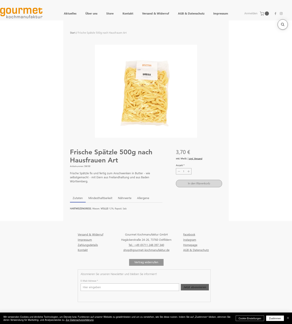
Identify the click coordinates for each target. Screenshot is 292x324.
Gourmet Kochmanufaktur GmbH (146, 234)
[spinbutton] (184, 171)
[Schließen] (288, 318)
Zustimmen (275, 318)
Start (72, 32)
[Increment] (189, 171)
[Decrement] (178, 171)
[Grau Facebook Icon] (275, 13)
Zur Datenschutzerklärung (80, 319)
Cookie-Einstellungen (250, 318)
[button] (283, 24)
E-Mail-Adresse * (89, 281)
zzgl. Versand (195, 158)
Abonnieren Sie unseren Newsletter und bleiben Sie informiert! (119, 274)
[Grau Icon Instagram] (281, 13)
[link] (265, 13)
